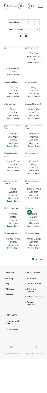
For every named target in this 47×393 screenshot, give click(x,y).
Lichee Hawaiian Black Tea (13, 112)
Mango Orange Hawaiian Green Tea (34, 242)
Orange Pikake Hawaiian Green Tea (13, 242)
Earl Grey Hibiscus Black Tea (34, 56)
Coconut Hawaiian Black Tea (13, 90)
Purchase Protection (31, 303)
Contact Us (9, 294)
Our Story (9, 279)
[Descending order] (37, 22)
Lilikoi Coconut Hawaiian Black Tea (34, 192)
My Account (32, 279)
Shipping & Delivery (31, 290)
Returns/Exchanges (34, 297)
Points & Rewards (34, 284)
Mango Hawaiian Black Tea (34, 90)
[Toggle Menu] (40, 6)
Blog (7, 284)
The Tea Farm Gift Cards (12, 322)
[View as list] (25, 36)
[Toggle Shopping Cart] (21, 6)
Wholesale (9, 289)
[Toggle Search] (31, 6)
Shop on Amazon (12, 329)
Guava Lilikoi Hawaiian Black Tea (34, 112)
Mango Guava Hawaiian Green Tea (13, 164)
